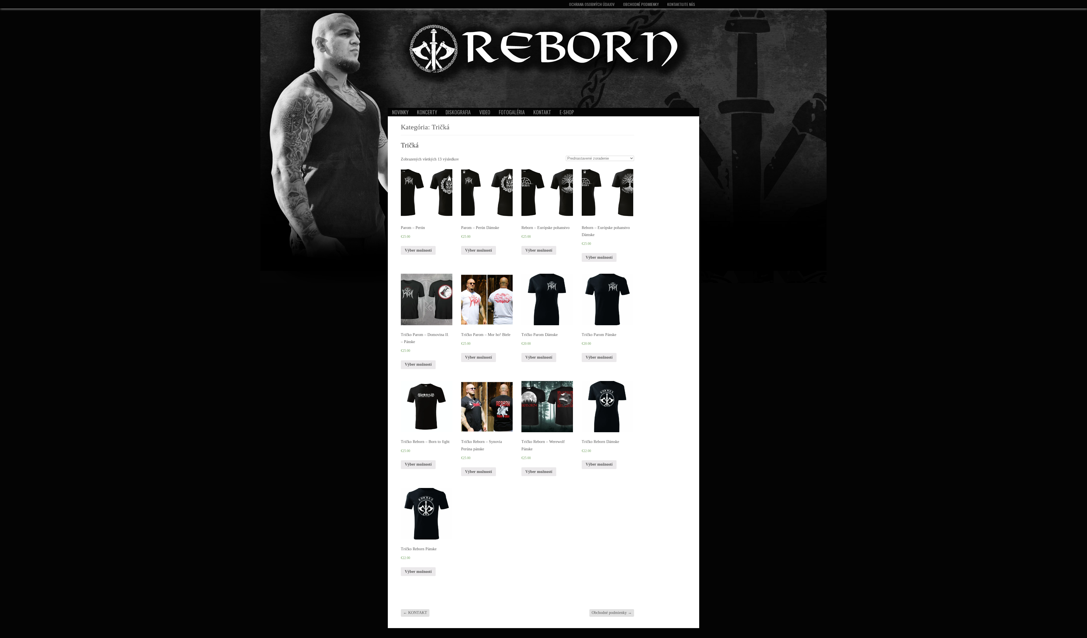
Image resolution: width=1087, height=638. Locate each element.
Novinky (400, 112)
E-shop (567, 112)
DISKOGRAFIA (458, 112)
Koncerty (427, 112)
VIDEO (484, 112)
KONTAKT (542, 112)
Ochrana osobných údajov (592, 4)
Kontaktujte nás (681, 4)
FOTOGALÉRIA (512, 112)
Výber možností (418, 250)
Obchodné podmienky (641, 4)
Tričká (410, 145)
